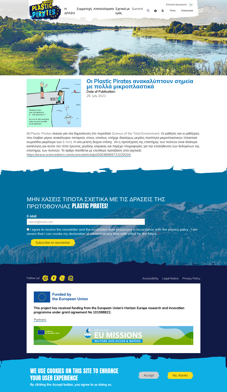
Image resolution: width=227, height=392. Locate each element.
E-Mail (31, 216)
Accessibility (150, 278)
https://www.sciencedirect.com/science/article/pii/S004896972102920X (79, 155)
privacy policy (178, 229)
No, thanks (180, 375)
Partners (40, 320)
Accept (149, 375)
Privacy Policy (191, 278)
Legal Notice (170, 278)
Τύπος (173, 10)
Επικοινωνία (187, 10)
